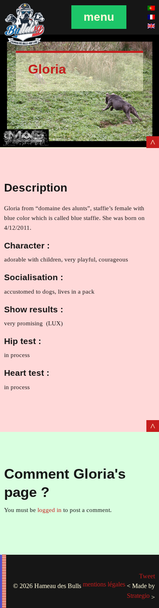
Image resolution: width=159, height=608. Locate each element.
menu (99, 17)
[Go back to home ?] (24, 44)
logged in (50, 510)
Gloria (47, 69)
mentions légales (104, 584)
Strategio (138, 595)
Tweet (147, 576)
